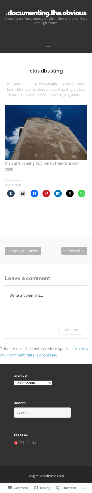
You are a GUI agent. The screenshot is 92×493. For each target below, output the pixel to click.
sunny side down (23, 251)
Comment (70, 330)
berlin (11, 89)
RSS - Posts (27, 442)
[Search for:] (42, 412)
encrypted (74, 251)
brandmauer (34, 89)
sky (66, 95)
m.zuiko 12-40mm (21, 95)
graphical (77, 89)
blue (20, 89)
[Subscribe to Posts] (15, 442)
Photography (48, 83)
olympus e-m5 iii (49, 95)
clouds (51, 89)
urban (75, 95)
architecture (75, 83)
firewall (63, 89)
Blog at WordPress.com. (46, 476)
